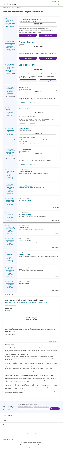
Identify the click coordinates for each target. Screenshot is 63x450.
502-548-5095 (39, 133)
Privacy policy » (34, 445)
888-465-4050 (38, 47)
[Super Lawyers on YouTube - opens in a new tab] (33, 434)
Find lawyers (54, 409)
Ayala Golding (24, 129)
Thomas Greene (26, 42)
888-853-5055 (38, 69)
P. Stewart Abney (25, 149)
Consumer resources (9, 425)
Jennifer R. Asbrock (25, 200)
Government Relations (42, 302)
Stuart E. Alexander (26, 186)
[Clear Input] (31, 409)
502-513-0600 (39, 112)
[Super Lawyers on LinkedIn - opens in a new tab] (36, 434)
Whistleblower (13, 7)
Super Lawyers (7, 415)
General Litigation (32, 302)
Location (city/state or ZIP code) (41, 406)
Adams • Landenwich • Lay (25, 89)
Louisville (7, 310)
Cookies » (40, 445)
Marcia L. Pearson (25, 255)
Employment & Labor (6, 7)
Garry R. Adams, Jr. (25, 172)
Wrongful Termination (10, 305)
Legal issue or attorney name (24, 406)
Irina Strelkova (24, 269)
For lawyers (6, 420)
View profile (48, 35)
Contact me (28, 35)
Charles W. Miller (25, 240)
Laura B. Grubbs (24, 227)
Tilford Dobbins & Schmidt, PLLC (26, 109)
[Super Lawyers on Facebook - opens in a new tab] (26, 434)
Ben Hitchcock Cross (28, 64)
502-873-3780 (39, 154)
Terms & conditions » (25, 445)
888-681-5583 (38, 24)
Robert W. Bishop (25, 215)
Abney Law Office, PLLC (24, 151)
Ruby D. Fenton (24, 108)
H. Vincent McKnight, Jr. (30, 19)
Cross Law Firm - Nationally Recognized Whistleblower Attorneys (34, 67)
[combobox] (25, 408)
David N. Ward (24, 87)
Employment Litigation (21, 302)
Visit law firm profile (40, 120)
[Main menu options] (4, 4)
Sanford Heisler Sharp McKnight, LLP (27, 21)
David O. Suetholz (25, 283)
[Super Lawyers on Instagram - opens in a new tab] (30, 434)
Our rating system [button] (10, 334)
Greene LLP (21, 44)
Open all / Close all (52, 341)
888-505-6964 (39, 92)
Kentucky (18, 7)
